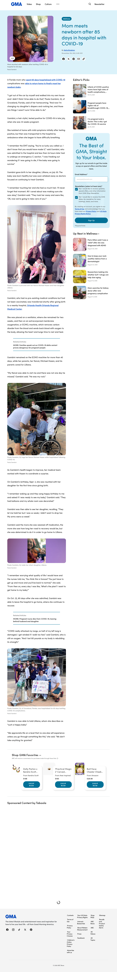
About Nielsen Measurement (82, 928)
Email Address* (81, 174)
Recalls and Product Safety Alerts (102, 923)
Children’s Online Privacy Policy (70, 943)
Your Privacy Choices (70, 934)
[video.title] (30, 39)
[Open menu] (58, 4)
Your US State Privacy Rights (82, 916)
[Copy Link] (83, 59)
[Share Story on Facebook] (63, 59)
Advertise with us (70, 951)
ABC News (92, 922)
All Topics (92, 939)
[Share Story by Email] (78, 59)
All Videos (92, 933)
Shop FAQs (92, 916)
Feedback (81, 938)
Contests (70, 915)
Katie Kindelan (69, 50)
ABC (92, 927)
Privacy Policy (91, 211)
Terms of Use (79, 209)
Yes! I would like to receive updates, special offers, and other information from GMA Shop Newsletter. (92, 191)
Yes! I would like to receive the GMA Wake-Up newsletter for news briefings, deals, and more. (92, 199)
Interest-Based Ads (81, 922)
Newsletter (99, 4)
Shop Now (31, 784)
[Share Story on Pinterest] (73, 59)
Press (79, 934)
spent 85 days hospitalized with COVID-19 (45, 79)
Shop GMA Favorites (25, 755)
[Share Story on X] (68, 59)
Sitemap (102, 915)
